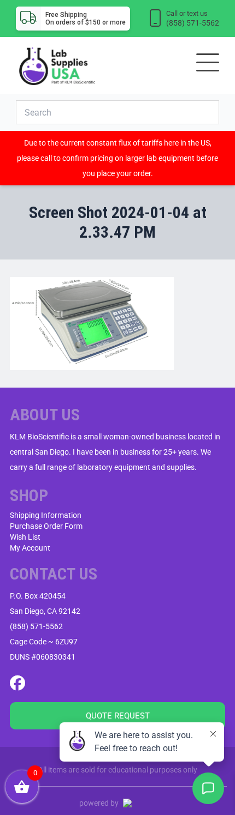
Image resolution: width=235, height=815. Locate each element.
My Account (30, 548)
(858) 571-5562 (36, 626)
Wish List (25, 537)
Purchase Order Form (46, 526)
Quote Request (118, 716)
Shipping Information (45, 515)
